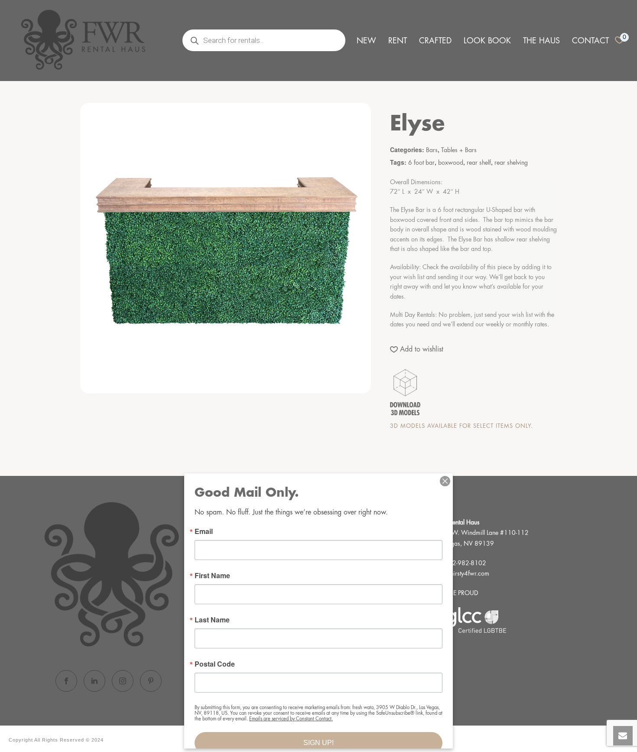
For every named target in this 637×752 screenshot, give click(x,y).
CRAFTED (435, 41)
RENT (397, 41)
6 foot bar (421, 163)
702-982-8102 (465, 563)
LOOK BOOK (487, 41)
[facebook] (66, 681)
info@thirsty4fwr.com (461, 573)
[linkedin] (94, 681)
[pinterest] (151, 681)
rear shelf (479, 163)
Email (204, 531)
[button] (416, 349)
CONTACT (590, 41)
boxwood (450, 163)
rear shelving (511, 163)
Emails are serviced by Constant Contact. (291, 718)
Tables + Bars (459, 150)
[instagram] (122, 681)
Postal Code (215, 664)
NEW (366, 41)
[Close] (445, 481)
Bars (432, 150)
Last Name (212, 619)
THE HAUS (541, 41)
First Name (212, 575)
